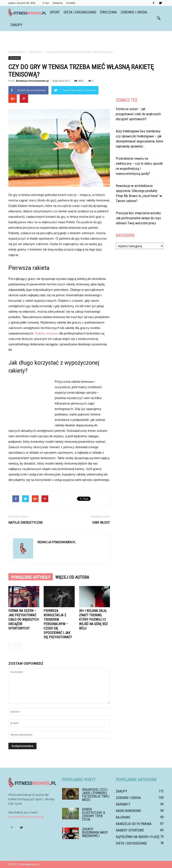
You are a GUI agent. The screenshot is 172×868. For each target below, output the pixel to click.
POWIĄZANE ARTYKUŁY (30, 577)
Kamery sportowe (130, 830)
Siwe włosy (101, 523)
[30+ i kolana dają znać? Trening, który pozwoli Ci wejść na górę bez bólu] (94, 596)
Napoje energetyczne (25, 523)
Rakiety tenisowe (46, 333)
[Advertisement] (86, 40)
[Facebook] (153, 3)
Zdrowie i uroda (134, 12)
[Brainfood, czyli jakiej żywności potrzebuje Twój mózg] (70, 794)
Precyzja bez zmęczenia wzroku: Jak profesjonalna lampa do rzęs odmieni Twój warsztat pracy (138, 218)
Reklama (58, 2)
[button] (159, 18)
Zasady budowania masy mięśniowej (95, 832)
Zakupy (16, 25)
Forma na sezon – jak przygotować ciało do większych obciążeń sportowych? (23, 619)
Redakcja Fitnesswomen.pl (32, 80)
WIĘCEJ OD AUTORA (72, 577)
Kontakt (70, 2)
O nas (46, 2)
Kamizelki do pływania (133, 824)
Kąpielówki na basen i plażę (137, 837)
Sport (55, 12)
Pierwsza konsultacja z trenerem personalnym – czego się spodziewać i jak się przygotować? (58, 624)
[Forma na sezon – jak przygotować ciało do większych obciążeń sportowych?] (23, 596)
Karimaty (123, 804)
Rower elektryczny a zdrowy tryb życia (93, 814)
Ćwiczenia (108, 12)
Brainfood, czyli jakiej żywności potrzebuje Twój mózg (95, 795)
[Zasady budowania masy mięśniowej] (70, 833)
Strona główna (16, 52)
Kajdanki (123, 817)
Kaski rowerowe (128, 811)
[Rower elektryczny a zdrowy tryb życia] (70, 813)
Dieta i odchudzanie (80, 12)
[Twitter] (160, 3)
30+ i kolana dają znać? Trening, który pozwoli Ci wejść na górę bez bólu (93, 619)
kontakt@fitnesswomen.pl (26, 817)
